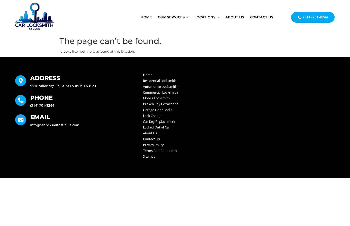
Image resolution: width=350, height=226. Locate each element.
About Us (234, 17)
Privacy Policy (153, 145)
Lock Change (152, 116)
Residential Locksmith (159, 81)
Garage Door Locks (157, 110)
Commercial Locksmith (160, 92)
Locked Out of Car (156, 127)
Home (146, 17)
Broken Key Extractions (160, 104)
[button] (173, 17)
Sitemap (149, 156)
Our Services (171, 17)
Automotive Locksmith (160, 86)
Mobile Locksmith (156, 98)
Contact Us (261, 17)
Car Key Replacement (159, 121)
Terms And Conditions (160, 151)
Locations (205, 17)
